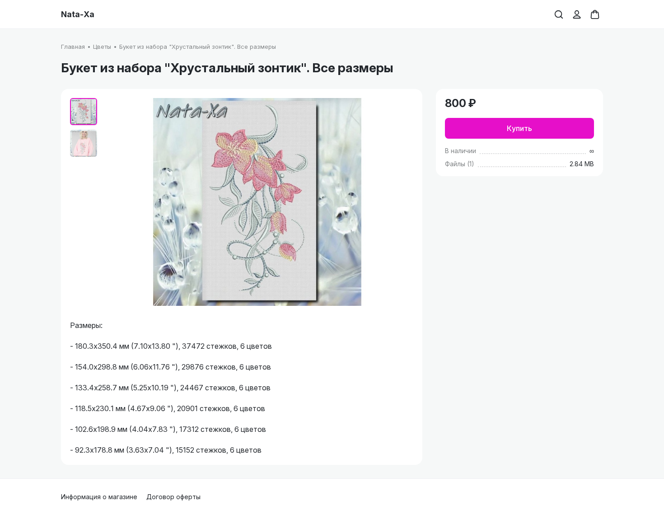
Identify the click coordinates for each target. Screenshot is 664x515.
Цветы (102, 46)
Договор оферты (173, 497)
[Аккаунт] (577, 14)
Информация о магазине (99, 497)
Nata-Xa (77, 14)
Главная (73, 46)
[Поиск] (559, 14)
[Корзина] (595, 14)
